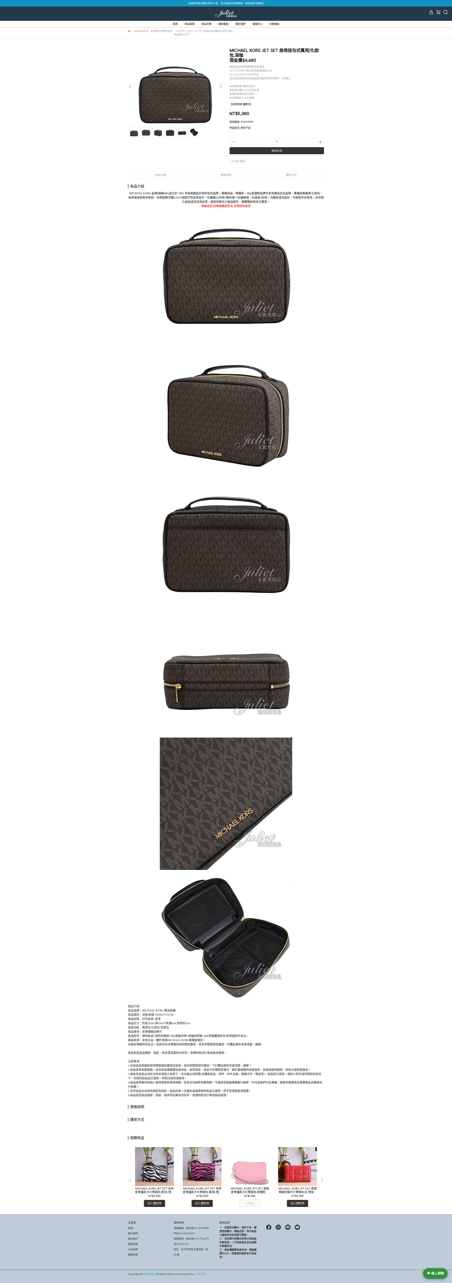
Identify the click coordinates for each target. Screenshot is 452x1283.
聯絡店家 (277, 150)
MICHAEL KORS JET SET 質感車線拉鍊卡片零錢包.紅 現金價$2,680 (297, 1190)
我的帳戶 (133, 1238)
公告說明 (133, 1249)
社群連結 (274, 24)
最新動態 (223, 24)
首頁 (175, 24)
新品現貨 (190, 24)
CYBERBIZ (200, 1274)
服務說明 (133, 1254)
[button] (220, 87)
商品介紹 (160, 174)
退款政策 (133, 1244)
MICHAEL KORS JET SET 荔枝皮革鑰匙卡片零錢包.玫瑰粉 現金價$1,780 (250, 1190)
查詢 (130, 1228)
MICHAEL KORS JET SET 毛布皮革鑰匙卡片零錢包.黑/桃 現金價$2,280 (202, 1190)
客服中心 (257, 24)
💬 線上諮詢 (435, 1273)
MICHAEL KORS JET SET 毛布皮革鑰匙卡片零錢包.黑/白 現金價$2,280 (154, 1190)
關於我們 (240, 24)
